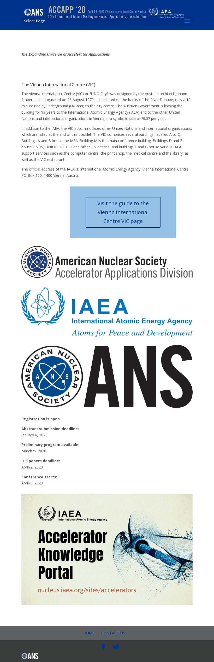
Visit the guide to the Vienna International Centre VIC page (123, 212)
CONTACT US (113, 632)
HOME (89, 632)
